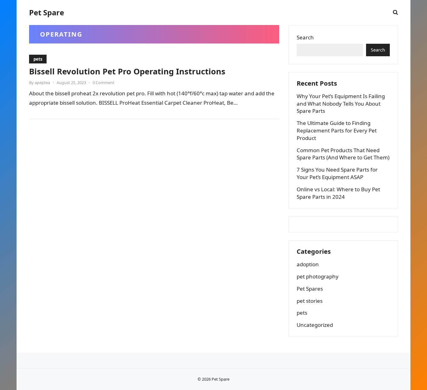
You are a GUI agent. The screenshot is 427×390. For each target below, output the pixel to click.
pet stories (310, 300)
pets (37, 59)
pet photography (318, 276)
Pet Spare (46, 13)
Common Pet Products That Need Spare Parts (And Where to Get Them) (343, 154)
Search (305, 37)
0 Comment (103, 82)
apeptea (42, 82)
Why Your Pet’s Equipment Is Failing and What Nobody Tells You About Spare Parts (341, 103)
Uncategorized (315, 324)
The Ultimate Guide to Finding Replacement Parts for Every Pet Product (337, 130)
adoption (308, 264)
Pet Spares (310, 288)
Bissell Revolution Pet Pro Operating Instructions (127, 71)
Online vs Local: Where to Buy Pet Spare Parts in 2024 (338, 193)
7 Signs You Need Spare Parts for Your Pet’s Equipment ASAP (337, 173)
